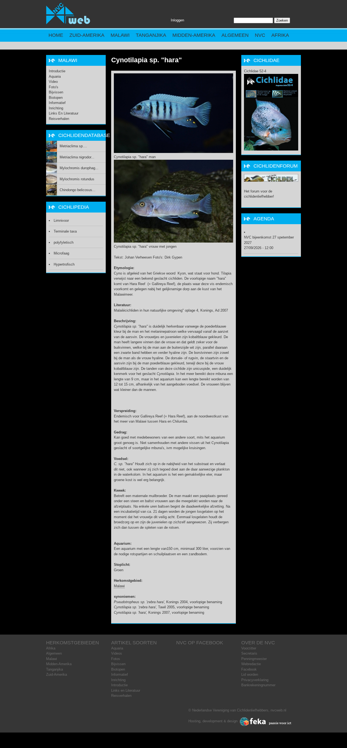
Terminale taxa (65, 231)
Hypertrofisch (64, 264)
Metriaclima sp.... (73, 146)
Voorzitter (248, 648)
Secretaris (249, 653)
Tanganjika (151, 35)
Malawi (120, 35)
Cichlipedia (73, 207)
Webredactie (251, 664)
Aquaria (55, 76)
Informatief (57, 103)
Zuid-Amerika (86, 35)
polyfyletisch (63, 242)
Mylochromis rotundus (77, 179)
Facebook (249, 669)
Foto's (53, 87)
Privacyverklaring (254, 680)
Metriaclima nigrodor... (77, 157)
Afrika (280, 35)
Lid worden (249, 674)
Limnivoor (61, 220)
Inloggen (177, 20)
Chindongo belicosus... (77, 190)
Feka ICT (266, 722)
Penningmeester (254, 659)
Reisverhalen (59, 119)
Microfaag (61, 253)
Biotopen (56, 98)
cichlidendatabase (84, 135)
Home (56, 35)
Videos (116, 653)
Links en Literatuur (63, 113)
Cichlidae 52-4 (255, 71)
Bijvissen (56, 92)
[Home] (68, 23)
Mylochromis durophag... (79, 168)
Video (53, 82)
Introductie (57, 71)
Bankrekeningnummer (258, 685)
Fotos (115, 659)
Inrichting (56, 108)
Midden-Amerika (193, 35)
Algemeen (235, 35)
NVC (260, 35)
